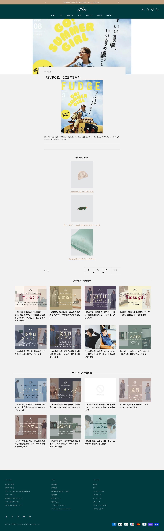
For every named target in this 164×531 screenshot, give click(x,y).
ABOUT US (89, 15)
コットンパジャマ (98, 491)
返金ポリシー (55, 502)
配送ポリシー (55, 498)
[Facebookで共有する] (88, 271)
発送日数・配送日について (14, 498)
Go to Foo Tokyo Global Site (61, 509)
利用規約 (54, 495)
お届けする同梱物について (14, 505)
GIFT (61, 15)
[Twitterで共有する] (97, 271)
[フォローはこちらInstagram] (18, 516)
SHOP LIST (70, 15)
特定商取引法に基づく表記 (60, 491)
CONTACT (109, 15)
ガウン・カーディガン (100, 505)
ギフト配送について (11, 502)
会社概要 (54, 484)
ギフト (95, 488)
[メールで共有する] (115, 269)
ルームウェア (97, 498)
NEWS (80, 15)
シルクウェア (97, 495)
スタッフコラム (10, 495)
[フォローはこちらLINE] (30, 516)
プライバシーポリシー (58, 505)
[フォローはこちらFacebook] (6, 516)
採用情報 (54, 488)
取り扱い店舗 (9, 484)
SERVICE (99, 15)
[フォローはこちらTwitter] (12, 516)
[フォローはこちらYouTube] (24, 516)
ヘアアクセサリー (98, 509)
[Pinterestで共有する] (106, 271)
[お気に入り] (152, 9)
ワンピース (96, 502)
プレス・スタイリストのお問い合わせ (17, 491)
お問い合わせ (9, 488)
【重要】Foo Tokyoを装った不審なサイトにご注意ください (82, 2)
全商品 (95, 484)
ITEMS (53, 15)
